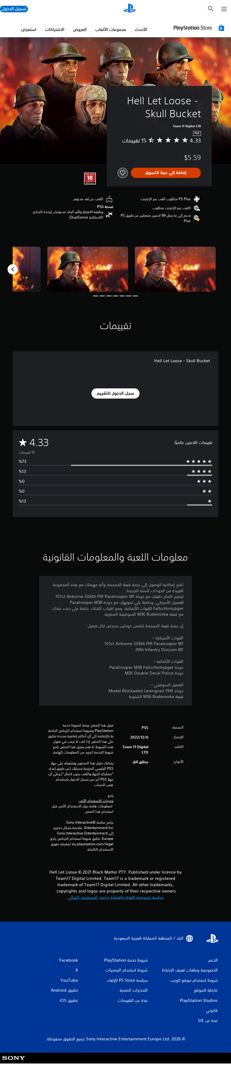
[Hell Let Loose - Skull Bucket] (175, 269)
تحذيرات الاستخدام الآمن (96, 800)
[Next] (13, 269)
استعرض (28, 29)
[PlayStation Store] (199, 27)
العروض (80, 29)
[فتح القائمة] (224, 9)
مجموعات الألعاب (110, 29)
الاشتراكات (54, 29)
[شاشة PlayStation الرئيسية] (129, 9)
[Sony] (13, 1062)
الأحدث (141, 29)
